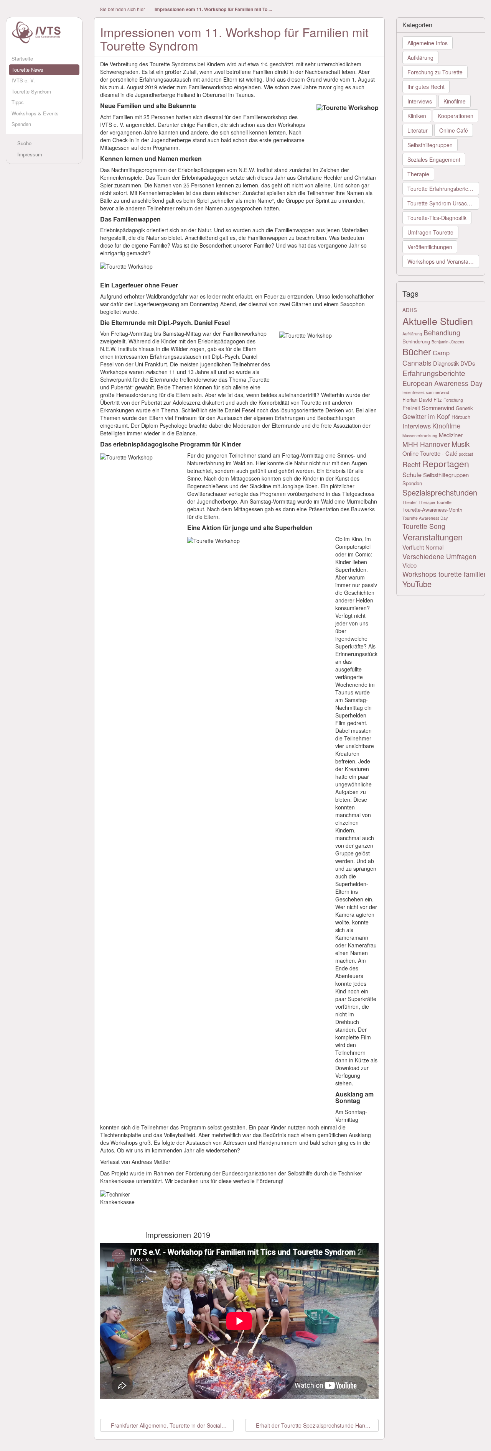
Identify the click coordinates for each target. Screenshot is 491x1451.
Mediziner (451, 435)
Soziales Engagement (433, 159)
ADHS (409, 310)
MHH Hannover (426, 444)
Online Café (453, 130)
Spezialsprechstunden (439, 492)
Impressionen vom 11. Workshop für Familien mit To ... (213, 9)
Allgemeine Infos (427, 43)
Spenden (21, 124)
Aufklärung (420, 57)
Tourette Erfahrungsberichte (441, 188)
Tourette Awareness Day (425, 518)
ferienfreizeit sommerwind (425, 392)
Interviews (419, 101)
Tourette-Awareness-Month (432, 509)
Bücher (416, 351)
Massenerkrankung (419, 435)
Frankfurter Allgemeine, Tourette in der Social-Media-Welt (171, 1425)
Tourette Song (423, 526)
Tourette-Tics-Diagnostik (436, 218)
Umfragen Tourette (430, 232)
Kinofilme (454, 101)
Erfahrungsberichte (433, 373)
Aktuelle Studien (437, 321)
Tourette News (27, 69)
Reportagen (445, 463)
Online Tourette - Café (429, 453)
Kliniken (416, 116)
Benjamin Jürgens (448, 342)
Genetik (464, 408)
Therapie (418, 174)
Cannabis (417, 363)
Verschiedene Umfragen (439, 556)
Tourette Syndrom (31, 91)
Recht (411, 464)
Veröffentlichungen (429, 247)
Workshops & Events (35, 113)
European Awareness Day (442, 383)
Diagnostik (446, 363)
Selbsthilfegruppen (430, 145)
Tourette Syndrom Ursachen (441, 203)
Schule (412, 474)
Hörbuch (460, 416)
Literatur (417, 130)
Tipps (18, 102)
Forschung (453, 400)
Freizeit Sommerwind (428, 408)
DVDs (467, 363)
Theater (409, 502)
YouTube (417, 583)
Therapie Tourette (435, 502)
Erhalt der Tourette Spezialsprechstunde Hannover (316, 1425)
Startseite (22, 58)
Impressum (29, 154)
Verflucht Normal (422, 547)
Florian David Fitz (422, 399)
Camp (441, 352)
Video (409, 565)
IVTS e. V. (23, 80)
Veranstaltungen (432, 536)
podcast (466, 454)
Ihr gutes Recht (426, 86)
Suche (23, 143)
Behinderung (416, 341)
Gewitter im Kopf (426, 416)
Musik (460, 444)
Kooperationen (455, 116)
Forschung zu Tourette (435, 72)
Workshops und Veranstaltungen (443, 261)
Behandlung (441, 332)
